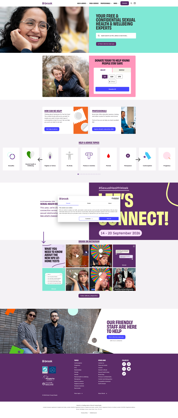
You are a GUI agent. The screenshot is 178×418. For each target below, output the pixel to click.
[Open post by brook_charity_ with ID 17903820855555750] (124, 256)
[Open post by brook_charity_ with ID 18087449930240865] (77, 279)
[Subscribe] (135, 3)
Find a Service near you (116, 337)
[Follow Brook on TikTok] (124, 374)
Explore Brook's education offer (104, 129)
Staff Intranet (102, 383)
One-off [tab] (102, 70)
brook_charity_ (53, 245)
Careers (100, 367)
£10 (111, 77)
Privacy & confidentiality (104, 376)
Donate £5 (112, 89)
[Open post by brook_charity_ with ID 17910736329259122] (124, 279)
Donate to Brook (102, 370)
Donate (124, 3)
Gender (76, 374)
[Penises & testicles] (89, 159)
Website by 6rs (93, 412)
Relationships (77, 370)
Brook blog (101, 374)
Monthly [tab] (121, 70)
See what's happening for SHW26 (56, 216)
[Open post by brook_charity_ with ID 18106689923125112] (53, 279)
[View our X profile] (124, 369)
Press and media (102, 365)
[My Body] (69, 159)
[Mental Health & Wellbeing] (30, 159)
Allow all (109, 218)
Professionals (105, 3)
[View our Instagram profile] (129, 364)
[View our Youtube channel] (129, 369)
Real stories (77, 388)
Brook (47, 3)
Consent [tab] (68, 203)
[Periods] (108, 159)
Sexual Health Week (103, 372)
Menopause (77, 379)
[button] (40, 160)
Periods (76, 372)
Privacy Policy (84, 412)
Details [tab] (89, 203)
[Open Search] (131, 3)
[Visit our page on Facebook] (124, 364)
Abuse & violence (79, 381)
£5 (105, 77)
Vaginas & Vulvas (79, 383)
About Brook (101, 393)
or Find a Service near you (106, 44)
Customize (88, 218)
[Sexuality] (11, 159)
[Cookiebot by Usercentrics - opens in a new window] (113, 199)
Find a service (94, 3)
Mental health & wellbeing (81, 376)
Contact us (101, 363)
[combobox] (116, 35)
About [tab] (109, 203)
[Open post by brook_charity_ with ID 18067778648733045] (100, 256)
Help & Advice (81, 3)
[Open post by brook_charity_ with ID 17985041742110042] (77, 256)
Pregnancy (77, 365)
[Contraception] (147, 159)
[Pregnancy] (167, 159)
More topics (77, 393)
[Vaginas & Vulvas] (50, 159)
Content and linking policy (105, 379)
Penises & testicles (79, 386)
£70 (119, 77)
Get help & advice (51, 129)
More (115, 3)
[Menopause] (128, 159)
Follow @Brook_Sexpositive (89, 295)
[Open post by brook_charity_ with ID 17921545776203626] (53, 256)
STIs (75, 367)
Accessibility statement (104, 381)
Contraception (78, 363)
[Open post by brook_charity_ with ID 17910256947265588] (100, 279)
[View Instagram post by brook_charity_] (64, 265)
